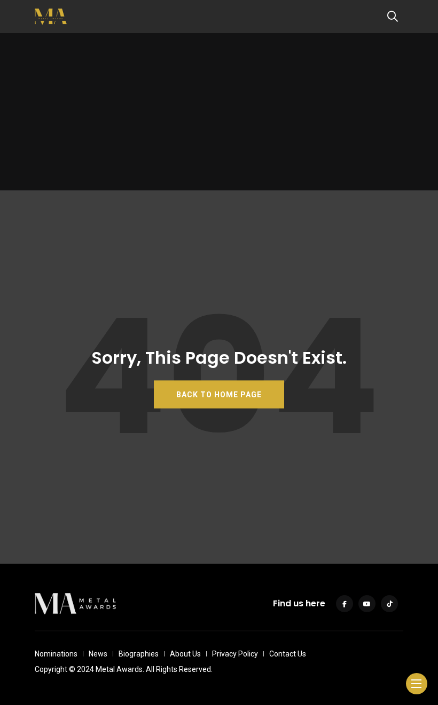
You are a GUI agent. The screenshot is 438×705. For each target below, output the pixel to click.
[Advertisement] (219, 115)
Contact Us (287, 654)
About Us (185, 654)
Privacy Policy (235, 654)
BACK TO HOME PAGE (219, 394)
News (98, 654)
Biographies (139, 654)
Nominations (56, 654)
